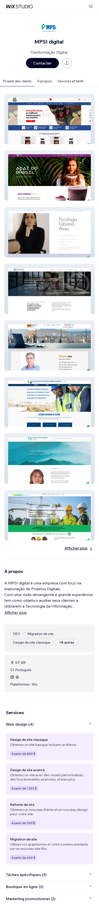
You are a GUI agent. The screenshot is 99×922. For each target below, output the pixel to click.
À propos (44, 81)
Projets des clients (17, 81)
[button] (49, 119)
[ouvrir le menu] (91, 6)
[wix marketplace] (19, 6)
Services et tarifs (71, 81)
